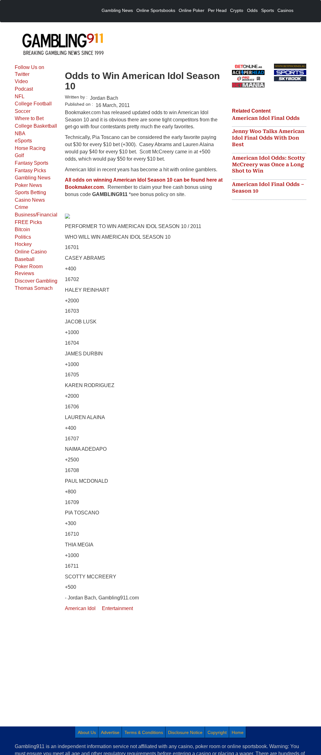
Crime (21, 207)
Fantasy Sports (31, 163)
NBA (20, 133)
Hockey (23, 244)
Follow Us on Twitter (29, 71)
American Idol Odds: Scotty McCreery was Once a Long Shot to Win (268, 164)
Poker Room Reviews (29, 270)
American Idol (80, 608)
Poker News (28, 185)
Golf (19, 155)
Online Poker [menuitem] (191, 10)
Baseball (24, 259)
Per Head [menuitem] (217, 10)
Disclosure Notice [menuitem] (185, 732)
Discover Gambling (36, 281)
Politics (23, 237)
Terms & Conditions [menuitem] (143, 732)
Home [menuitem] (238, 732)
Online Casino (31, 251)
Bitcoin (22, 229)
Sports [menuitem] (267, 10)
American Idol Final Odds (266, 118)
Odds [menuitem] (252, 10)
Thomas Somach (34, 288)
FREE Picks (28, 222)
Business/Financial (36, 214)
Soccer (22, 111)
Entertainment (117, 608)
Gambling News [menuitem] (117, 10)
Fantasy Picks (30, 170)
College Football (33, 103)
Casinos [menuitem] (285, 10)
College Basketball (36, 126)
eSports (23, 140)
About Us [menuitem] (87, 732)
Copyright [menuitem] (217, 732)
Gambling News (32, 177)
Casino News (30, 200)
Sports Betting (30, 192)
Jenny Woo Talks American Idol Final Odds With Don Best (268, 137)
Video (21, 81)
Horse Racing (30, 148)
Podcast (24, 89)
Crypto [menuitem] (236, 10)
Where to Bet (29, 118)
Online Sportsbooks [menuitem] (155, 10)
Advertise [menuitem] (110, 732)
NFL (19, 96)
